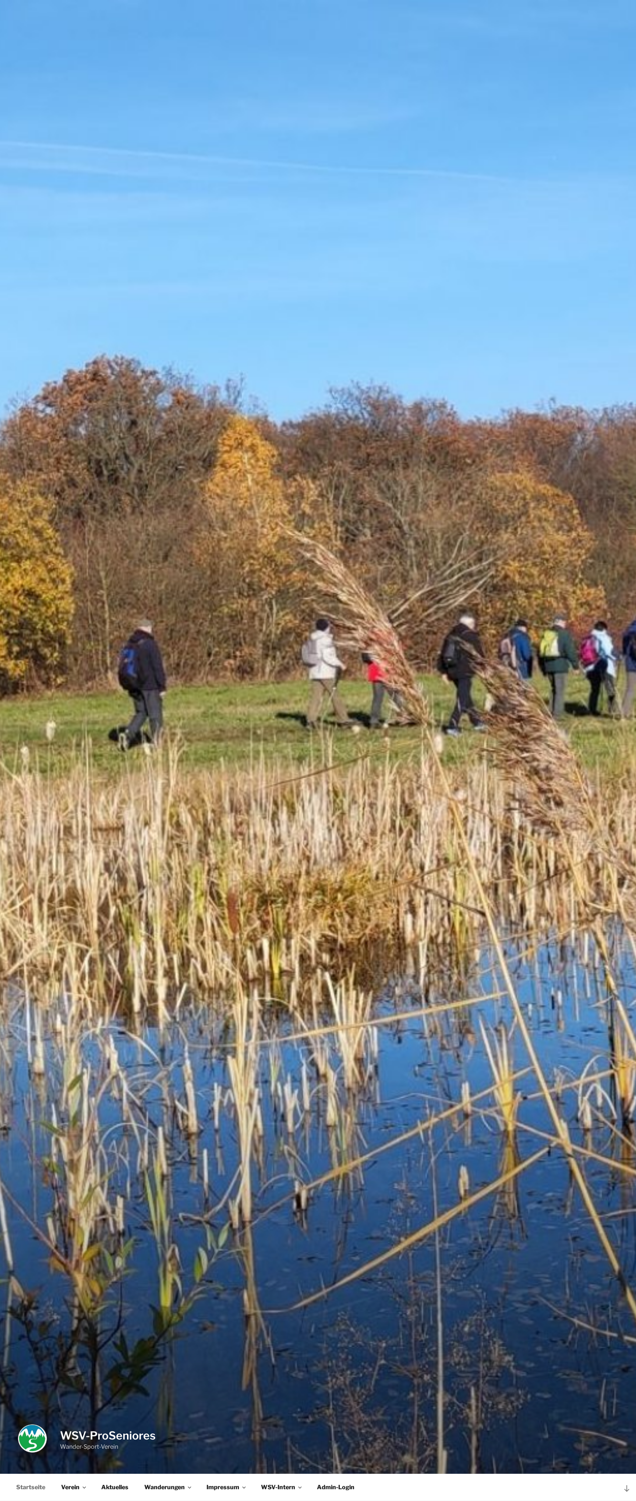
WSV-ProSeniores (108, 1435)
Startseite (30, 1487)
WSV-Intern (278, 1487)
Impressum (222, 1487)
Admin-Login (335, 1487)
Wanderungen (164, 1487)
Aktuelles (114, 1487)
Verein (70, 1487)
